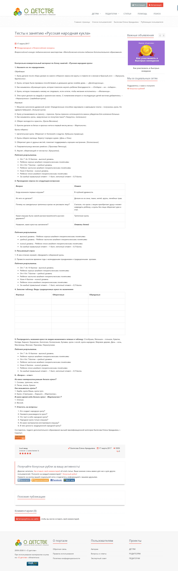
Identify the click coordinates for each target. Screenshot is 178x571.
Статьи (127, 13)
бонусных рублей (135, 88)
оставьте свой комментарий (48, 471)
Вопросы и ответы (98, 553)
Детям (95, 13)
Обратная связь (59, 549)
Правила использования (63, 553)
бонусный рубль (68, 474)
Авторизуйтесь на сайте (28, 518)
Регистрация (139, 5)
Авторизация (156, 5)
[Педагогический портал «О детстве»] (34, 14)
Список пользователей (102, 22)
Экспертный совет (98, 558)
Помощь (142, 13)
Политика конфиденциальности (66, 558)
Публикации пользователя (152, 22)
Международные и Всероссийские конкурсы (36, 47)
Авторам (94, 549)
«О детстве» (22, 557)
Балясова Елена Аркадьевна (126, 22)
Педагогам (111, 13)
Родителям (135, 553)
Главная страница (82, 22)
